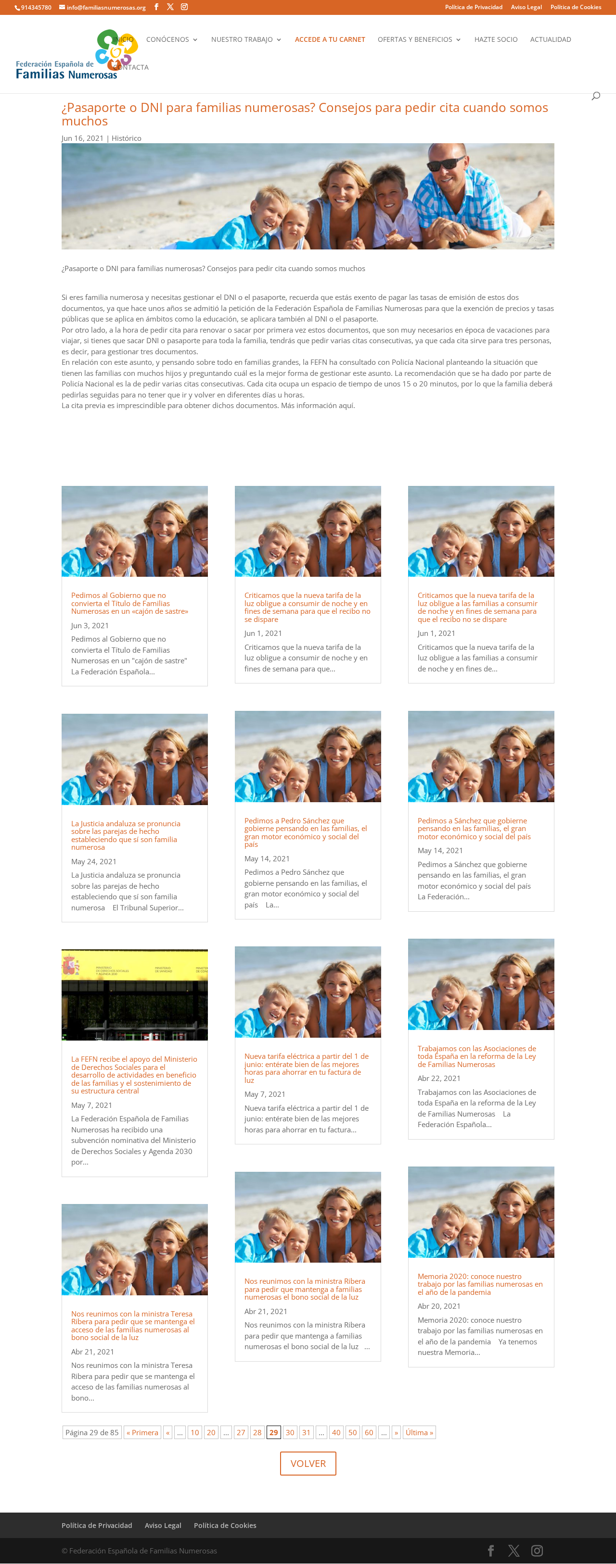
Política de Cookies (576, 7)
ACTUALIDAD (550, 40)
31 (306, 1432)
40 (336, 1432)
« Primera (142, 1432)
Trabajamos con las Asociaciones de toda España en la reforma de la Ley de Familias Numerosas (477, 1056)
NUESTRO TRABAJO (242, 40)
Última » (419, 1432)
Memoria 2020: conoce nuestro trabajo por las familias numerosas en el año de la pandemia (480, 1284)
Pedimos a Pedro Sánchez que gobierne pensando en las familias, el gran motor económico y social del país (305, 832)
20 (211, 1432)
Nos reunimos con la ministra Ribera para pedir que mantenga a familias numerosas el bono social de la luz (304, 1289)
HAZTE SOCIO (496, 40)
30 (290, 1432)
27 (241, 1432)
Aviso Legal (526, 7)
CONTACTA (131, 68)
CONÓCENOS (167, 40)
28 (257, 1432)
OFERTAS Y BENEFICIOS (415, 40)
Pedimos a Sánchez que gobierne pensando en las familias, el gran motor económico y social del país (474, 828)
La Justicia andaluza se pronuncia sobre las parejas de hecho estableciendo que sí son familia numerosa (125, 835)
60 (369, 1432)
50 (352, 1432)
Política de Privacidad (473, 7)
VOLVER (308, 1463)
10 (195, 1432)
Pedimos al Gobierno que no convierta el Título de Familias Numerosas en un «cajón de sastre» (129, 603)
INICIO (123, 40)
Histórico (126, 138)
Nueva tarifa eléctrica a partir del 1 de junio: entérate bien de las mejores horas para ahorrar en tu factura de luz (306, 1068)
